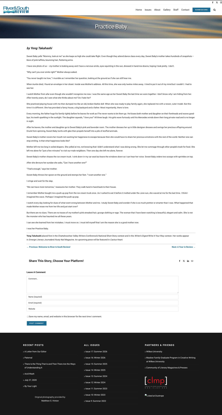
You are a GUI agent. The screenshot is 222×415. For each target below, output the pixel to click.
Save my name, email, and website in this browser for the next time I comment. (65, 316)
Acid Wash (29, 373)
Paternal (28, 357)
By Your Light (31, 386)
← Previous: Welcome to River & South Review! (48, 247)
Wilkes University (154, 351)
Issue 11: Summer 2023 (96, 388)
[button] (214, 10)
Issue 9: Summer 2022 (95, 401)
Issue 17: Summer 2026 (96, 351)
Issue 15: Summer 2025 (96, 364)
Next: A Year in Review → (183, 247)
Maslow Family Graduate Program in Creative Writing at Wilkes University (170, 359)
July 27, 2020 (31, 380)
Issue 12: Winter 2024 (95, 382)
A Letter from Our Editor (35, 351)
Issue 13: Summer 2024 (96, 376)
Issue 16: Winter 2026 (95, 357)
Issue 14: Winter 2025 (95, 370)
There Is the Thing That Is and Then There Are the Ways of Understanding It (50, 365)
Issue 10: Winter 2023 (95, 394)
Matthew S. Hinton (50, 400)
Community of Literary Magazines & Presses (166, 367)
